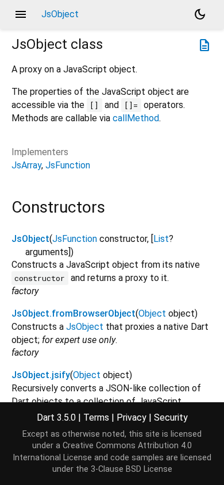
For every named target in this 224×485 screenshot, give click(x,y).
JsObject (30, 238)
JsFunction (67, 165)
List (161, 238)
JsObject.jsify (40, 374)
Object (152, 313)
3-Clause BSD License (131, 469)
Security (171, 417)
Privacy (131, 417)
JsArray (26, 165)
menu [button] (21, 14)
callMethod (136, 118)
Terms (96, 417)
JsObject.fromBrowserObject (73, 313)
